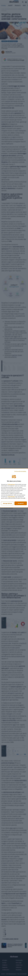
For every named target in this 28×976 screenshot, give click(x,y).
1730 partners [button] (11, 484)
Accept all (20, 503)
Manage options (7, 503)
